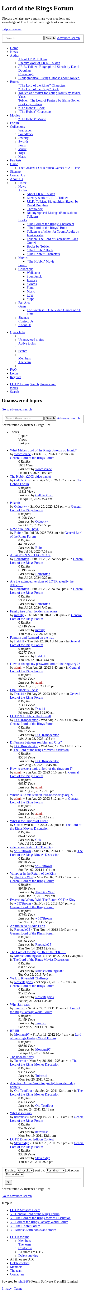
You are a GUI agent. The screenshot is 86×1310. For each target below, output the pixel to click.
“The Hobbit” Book (31, 108)
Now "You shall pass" (24, 529)
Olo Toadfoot (23, 1090)
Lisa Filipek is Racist (24, 690)
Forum (14, 123)
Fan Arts (15, 160)
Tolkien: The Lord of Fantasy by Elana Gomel (49, 100)
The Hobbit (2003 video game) (30, 476)
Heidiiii (19, 641)
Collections (17, 126)
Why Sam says (20, 1004)
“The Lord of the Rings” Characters (42, 85)
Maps (22, 156)
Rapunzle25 (22, 929)
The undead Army (22, 1057)
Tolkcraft (20, 1060)
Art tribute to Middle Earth (27, 926)
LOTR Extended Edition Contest (32, 1139)
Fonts (22, 145)
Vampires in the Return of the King (33, 873)
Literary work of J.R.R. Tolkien (39, 63)
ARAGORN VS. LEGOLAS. (30, 555)
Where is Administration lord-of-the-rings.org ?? (41, 795)
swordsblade (22, 454)
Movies (15, 115)
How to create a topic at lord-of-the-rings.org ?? (41, 768)
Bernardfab (21, 559)
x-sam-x (19, 1008)
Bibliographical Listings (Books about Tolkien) (49, 78)
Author (14, 55)
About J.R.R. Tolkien (32, 59)
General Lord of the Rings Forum (32, 458)
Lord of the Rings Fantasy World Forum (45, 1010)
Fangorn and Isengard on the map (32, 637)
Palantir (15, 502)
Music (22, 149)
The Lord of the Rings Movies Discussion (41, 750)
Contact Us (17, 175)
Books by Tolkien (30, 104)
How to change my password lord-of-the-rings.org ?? (45, 664)
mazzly (19, 615)
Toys (21, 153)
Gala (17, 825)
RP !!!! (14, 1030)
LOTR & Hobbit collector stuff (30, 716)
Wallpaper (25, 130)
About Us (16, 179)
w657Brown (22, 851)
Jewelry (23, 138)
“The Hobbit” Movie (32, 119)
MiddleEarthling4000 (28, 956)
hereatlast (20, 1117)
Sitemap (15, 171)
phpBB (23, 1281)
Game (14, 164)
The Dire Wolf (23, 877)
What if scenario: (21, 1113)
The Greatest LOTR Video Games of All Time (49, 168)
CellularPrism (23, 480)
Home (14, 48)
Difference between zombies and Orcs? (36, 742)
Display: (11, 1170)
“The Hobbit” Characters (34, 111)
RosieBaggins (23, 982)
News (14, 51)
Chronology (26, 74)
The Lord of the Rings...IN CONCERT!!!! (38, 952)
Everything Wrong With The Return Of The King (42, 899)
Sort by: (40, 1170)
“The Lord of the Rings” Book (38, 89)
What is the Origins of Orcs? (29, 821)
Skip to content (12, 29)
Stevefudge (21, 1143)
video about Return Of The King (31, 847)
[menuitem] (31, 339)
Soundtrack (25, 134)
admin (18, 667)
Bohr (17, 532)
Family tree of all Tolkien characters (33, 611)
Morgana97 (21, 1034)
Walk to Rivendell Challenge (29, 978)
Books (14, 81)
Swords (23, 141)
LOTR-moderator (26, 720)
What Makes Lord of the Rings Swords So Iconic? (43, 450)
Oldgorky (20, 506)
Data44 (19, 693)
